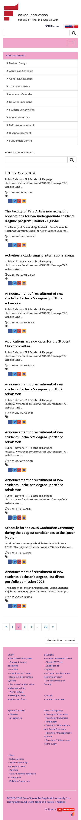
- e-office (13, 669)
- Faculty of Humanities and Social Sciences (57, 727)
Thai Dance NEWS (19, 86)
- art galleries (15, 718)
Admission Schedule (20, 71)
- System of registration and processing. (21, 686)
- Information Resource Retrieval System (57, 675)
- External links (16, 759)
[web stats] (68, 809)
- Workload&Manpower (20, 658)
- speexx (49, 669)
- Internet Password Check (58, 658)
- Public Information (19, 781)
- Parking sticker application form (17, 697)
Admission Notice (19, 117)
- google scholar (16, 766)
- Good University (18, 762)
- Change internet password (17, 664)
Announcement (15, 55)
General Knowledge (20, 79)
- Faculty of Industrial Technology (56, 719)
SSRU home (52, 26)
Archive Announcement (61, 640)
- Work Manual (15, 692)
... (38, 626)
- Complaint (14, 777)
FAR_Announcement (21, 125)
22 (45, 626)
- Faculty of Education (56, 714)
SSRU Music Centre (20, 141)
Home (8, 152)
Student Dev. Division (21, 110)
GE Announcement (20, 102)
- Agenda (13, 770)
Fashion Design (17, 63)
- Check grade (51, 665)
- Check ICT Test (53, 662)
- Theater (13, 714)
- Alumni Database (54, 699)
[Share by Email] (24, 201)
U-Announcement (19, 133)
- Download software (19, 673)
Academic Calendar (20, 94)
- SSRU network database (22, 773)
